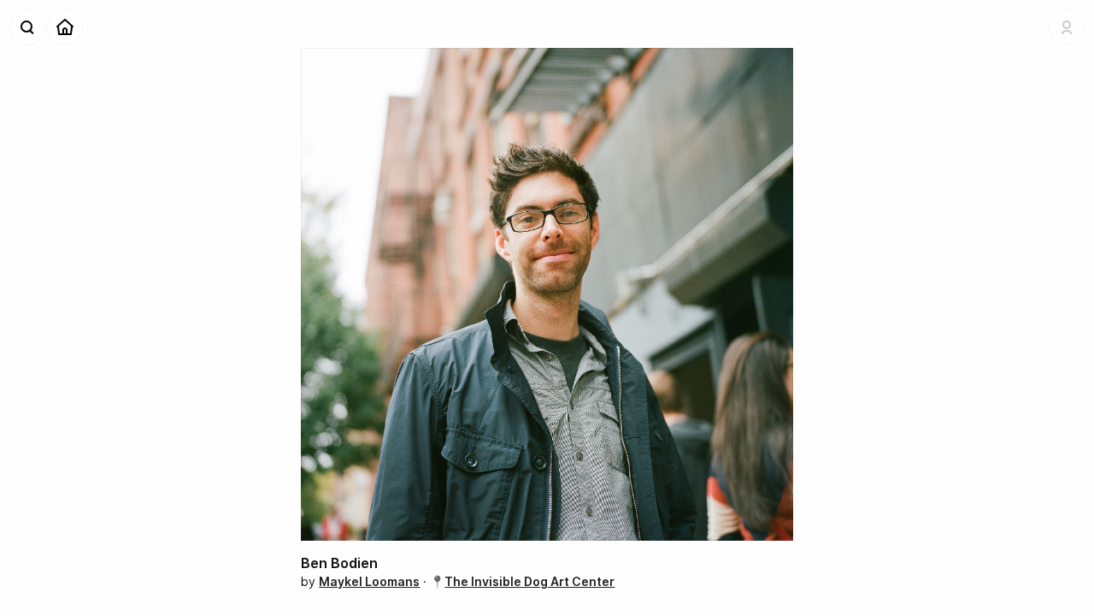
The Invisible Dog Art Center (529, 581)
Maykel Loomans (369, 581)
